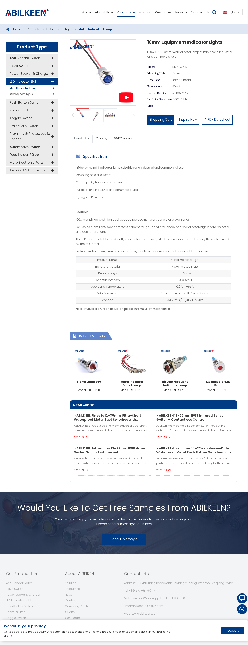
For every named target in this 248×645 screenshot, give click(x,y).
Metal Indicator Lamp (95, 29)
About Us (102, 12)
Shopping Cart (160, 119)
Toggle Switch (21, 118)
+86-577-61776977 (142, 591)
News (179, 12)
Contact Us (200, 12)
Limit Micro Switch (24, 126)
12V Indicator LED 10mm (218, 383)
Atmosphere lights (21, 94)
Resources (163, 12)
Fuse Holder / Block (25, 154)
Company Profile (77, 606)
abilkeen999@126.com (147, 606)
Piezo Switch (20, 65)
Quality (70, 612)
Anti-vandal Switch (25, 58)
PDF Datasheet (218, 119)
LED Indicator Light (59, 29)
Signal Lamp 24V (89, 382)
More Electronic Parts (27, 162)
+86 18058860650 (172, 598)
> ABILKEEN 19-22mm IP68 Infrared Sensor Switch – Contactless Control (190, 417)
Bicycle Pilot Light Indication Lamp (175, 383)
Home (86, 12)
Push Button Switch (25, 102)
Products (124, 12)
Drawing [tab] (101, 138)
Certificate (72, 618)
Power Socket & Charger (29, 73)
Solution (145, 12)
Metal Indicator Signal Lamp (132, 383)
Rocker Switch (21, 110)
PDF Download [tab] (123, 138)
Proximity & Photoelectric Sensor (30, 136)
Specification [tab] (81, 138)
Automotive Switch (25, 147)
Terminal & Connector (27, 170)
